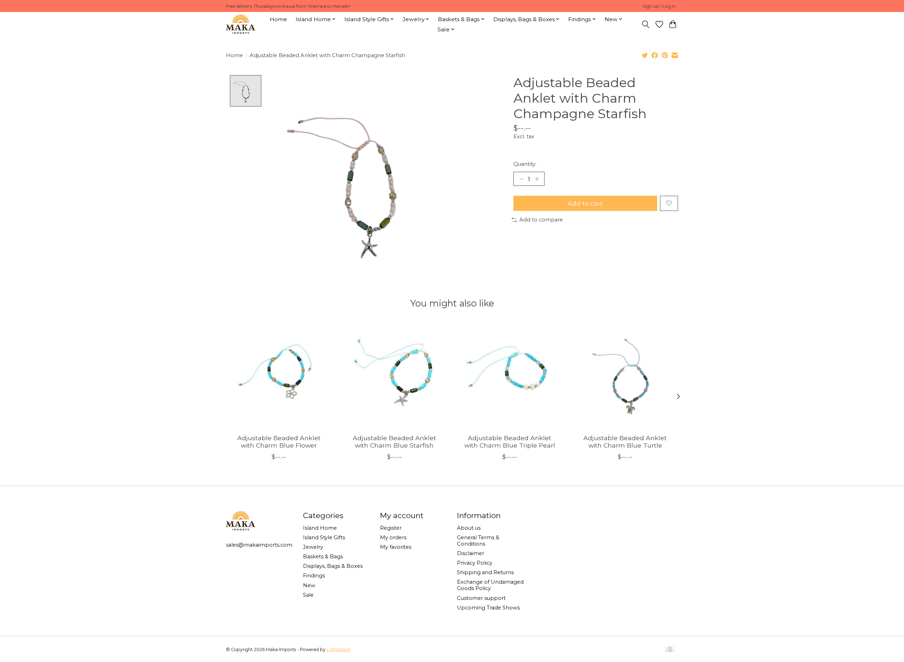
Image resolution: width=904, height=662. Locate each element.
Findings (314, 575)
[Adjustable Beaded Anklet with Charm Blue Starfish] (394, 375)
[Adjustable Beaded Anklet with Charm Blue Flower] (279, 375)
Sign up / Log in (659, 6)
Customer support (481, 598)
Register (391, 528)
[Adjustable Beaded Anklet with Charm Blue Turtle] (625, 375)
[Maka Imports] (240, 24)
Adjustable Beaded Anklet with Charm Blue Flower (279, 441)
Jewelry (313, 547)
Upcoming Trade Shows (488, 608)
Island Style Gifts (324, 537)
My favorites (395, 547)
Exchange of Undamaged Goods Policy (490, 585)
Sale (308, 595)
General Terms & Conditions (478, 540)
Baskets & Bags (323, 556)
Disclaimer (470, 553)
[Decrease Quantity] (521, 179)
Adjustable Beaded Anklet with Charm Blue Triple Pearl (509, 441)
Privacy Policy (474, 563)
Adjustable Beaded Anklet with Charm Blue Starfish (394, 441)
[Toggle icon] (646, 24)
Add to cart (585, 203)
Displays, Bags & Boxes (333, 566)
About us (469, 528)
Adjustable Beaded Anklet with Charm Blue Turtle (625, 441)
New (309, 585)
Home (278, 19)
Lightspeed (338, 649)
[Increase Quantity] (537, 179)
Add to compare (541, 220)
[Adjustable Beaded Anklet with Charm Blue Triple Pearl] (510, 375)
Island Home (320, 528)
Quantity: (524, 164)
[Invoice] (669, 649)
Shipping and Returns (485, 572)
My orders (393, 537)
